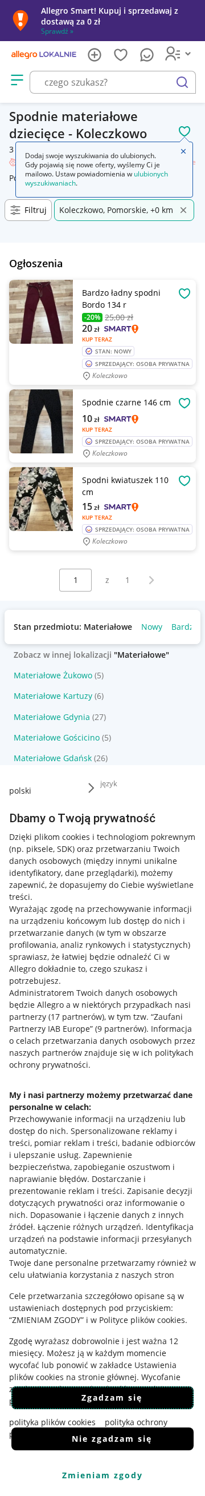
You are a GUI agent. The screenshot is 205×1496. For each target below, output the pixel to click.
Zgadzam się (111, 1397)
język (108, 783)
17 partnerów (76, 1016)
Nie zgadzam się (112, 1438)
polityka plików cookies (52, 1422)
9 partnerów (120, 1028)
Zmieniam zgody (102, 1475)
